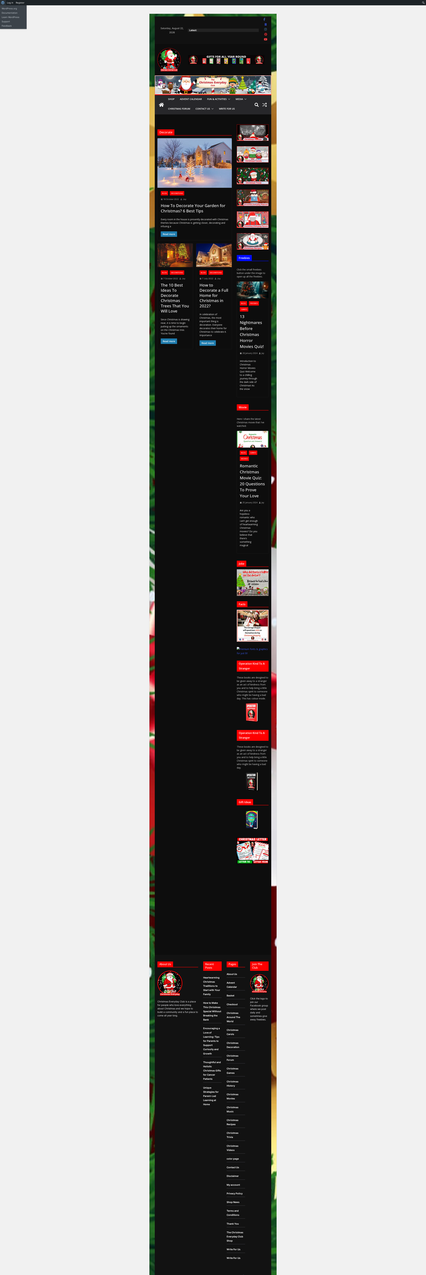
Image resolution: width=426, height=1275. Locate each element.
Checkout (232, 1004)
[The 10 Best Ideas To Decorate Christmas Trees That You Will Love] (175, 255)
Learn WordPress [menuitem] (10, 17)
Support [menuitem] (6, 21)
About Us (232, 974)
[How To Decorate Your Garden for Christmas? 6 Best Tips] (194, 163)
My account (233, 1184)
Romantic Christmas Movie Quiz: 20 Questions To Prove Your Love (252, 480)
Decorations (177, 193)
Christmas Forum (179, 108)
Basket (230, 995)
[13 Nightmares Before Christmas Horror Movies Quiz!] (253, 290)
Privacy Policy (235, 1193)
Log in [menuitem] (10, 2)
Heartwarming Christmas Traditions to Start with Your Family (211, 986)
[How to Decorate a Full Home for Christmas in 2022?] (214, 255)
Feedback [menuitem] (7, 25)
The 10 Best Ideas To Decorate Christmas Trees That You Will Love (175, 298)
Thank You (233, 1223)
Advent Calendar (191, 99)
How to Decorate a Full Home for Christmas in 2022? (214, 295)
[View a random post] (265, 105)
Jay (184, 199)
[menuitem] (3, 2)
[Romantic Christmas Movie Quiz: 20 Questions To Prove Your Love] (253, 439)
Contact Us (203, 108)
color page (233, 1158)
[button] (228, 99)
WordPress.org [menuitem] (9, 8)
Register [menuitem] (20, 2)
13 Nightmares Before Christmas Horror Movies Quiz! (252, 331)
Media (239, 99)
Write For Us (227, 108)
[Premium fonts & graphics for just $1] (253, 649)
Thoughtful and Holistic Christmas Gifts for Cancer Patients (212, 1070)
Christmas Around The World (233, 1017)
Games (244, 309)
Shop (171, 99)
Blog (164, 193)
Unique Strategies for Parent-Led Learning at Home (211, 1096)
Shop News (233, 1202)
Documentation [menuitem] (9, 12)
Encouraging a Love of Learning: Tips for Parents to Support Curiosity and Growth (211, 1041)
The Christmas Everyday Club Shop (235, 1236)
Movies (244, 459)
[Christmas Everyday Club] (161, 105)
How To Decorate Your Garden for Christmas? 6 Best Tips (193, 208)
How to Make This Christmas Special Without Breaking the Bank (212, 1011)
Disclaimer (233, 1176)
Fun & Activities (217, 99)
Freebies (254, 303)
